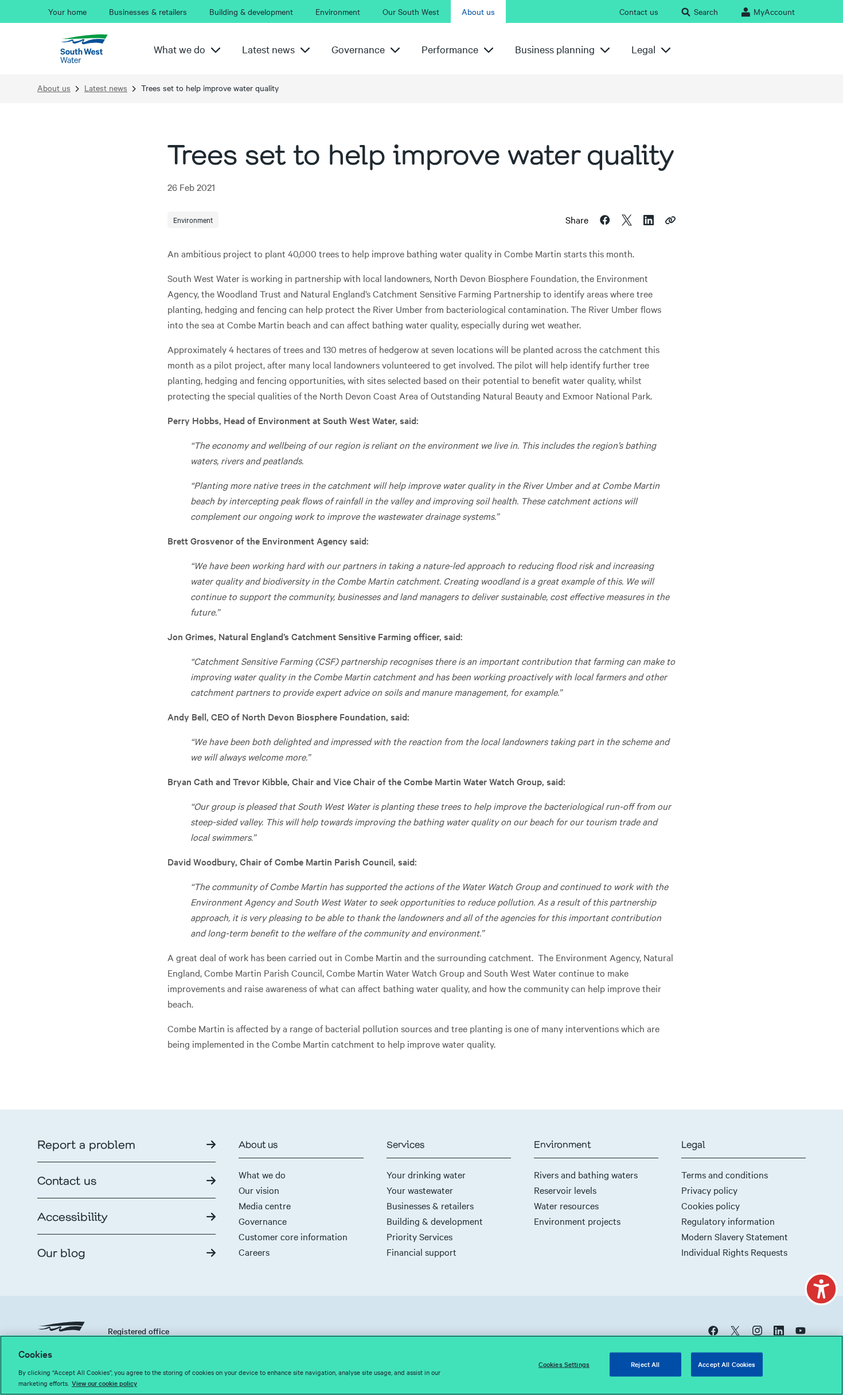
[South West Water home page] (88, 49)
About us (54, 88)
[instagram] (757, 1329)
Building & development (435, 1220)
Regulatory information (728, 1220)
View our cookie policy (104, 1383)
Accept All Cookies (726, 1364)
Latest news (105, 88)
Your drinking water (426, 1174)
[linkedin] (779, 1329)
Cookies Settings (564, 1364)
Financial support (421, 1251)
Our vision (259, 1190)
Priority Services (419, 1236)
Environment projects (577, 1220)
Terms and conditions (724, 1174)
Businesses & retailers (430, 1205)
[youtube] (800, 1329)
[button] (821, 1289)
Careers (254, 1251)
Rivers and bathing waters (586, 1174)
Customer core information (293, 1236)
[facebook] (713, 1329)
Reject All (645, 1364)
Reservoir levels (565, 1190)
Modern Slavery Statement (734, 1236)
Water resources (566, 1205)
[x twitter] (735, 1329)
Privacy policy (709, 1190)
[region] (421, 1365)
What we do (262, 1174)
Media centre (265, 1205)
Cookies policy (710, 1205)
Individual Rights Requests (734, 1251)
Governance (263, 1220)
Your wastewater (420, 1190)
